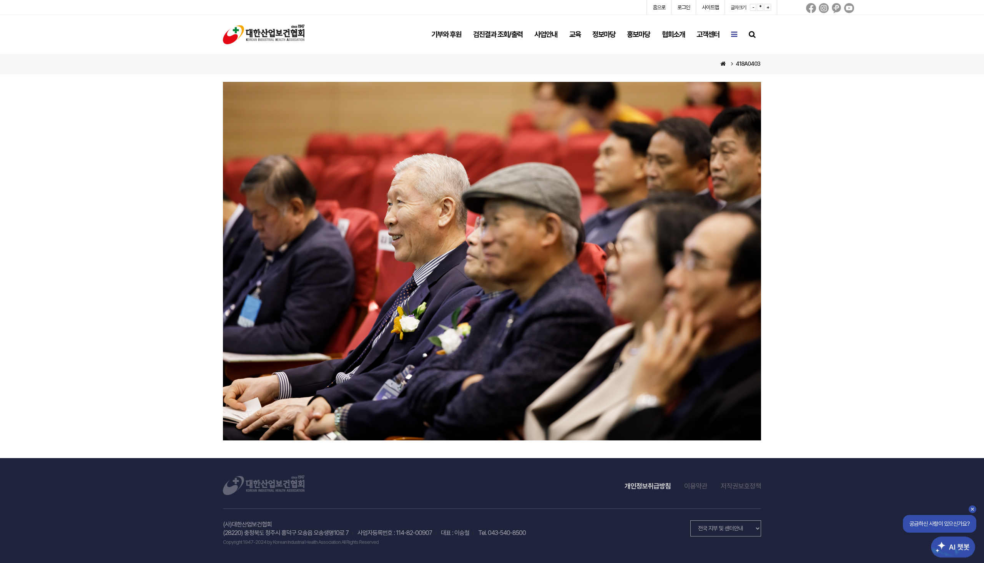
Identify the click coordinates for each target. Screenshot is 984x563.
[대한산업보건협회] (263, 34)
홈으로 (659, 7)
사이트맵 (710, 7)
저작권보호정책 (741, 486)
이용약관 (695, 486)
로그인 (683, 7)
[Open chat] (948, 541)
